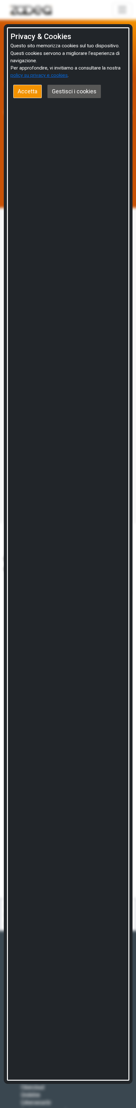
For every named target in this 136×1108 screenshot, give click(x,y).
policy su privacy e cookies (39, 75)
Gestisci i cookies (74, 91)
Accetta (27, 91)
